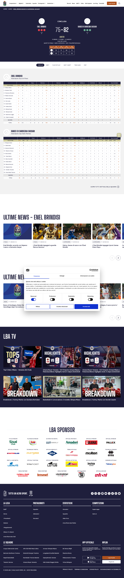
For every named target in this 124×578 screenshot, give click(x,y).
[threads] (99, 493)
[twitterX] (109, 493)
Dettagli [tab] (62, 276)
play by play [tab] (56, 65)
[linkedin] (102, 493)
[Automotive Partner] (52, 443)
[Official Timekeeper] (52, 464)
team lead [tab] (77, 65)
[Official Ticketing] (33, 464)
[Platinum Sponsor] (33, 443)
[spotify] (119, 493)
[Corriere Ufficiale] (111, 464)
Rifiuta (38, 306)
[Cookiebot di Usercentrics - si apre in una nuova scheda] (90, 270)
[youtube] (105, 493)
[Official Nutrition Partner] (72, 464)
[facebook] (92, 493)
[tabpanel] (62, 131)
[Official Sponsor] (91, 443)
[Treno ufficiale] (72, 453)
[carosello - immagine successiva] (118, 258)
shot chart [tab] (67, 65)
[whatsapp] (116, 493)
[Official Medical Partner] (52, 453)
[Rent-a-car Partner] (13, 464)
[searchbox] (62, 2)
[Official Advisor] (101, 475)
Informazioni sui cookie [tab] (87, 276)
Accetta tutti (86, 306)
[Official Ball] (91, 453)
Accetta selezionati (62, 306)
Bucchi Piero (23, 78)
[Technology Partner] (33, 453)
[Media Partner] (23, 475)
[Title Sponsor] (13, 443)
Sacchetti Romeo (25, 134)
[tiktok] (112, 493)
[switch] (52, 299)
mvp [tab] (85, 65)
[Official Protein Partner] (72, 443)
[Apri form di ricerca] (119, 3)
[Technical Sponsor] (111, 453)
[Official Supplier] (91, 464)
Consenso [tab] (37, 276)
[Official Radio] (81, 475)
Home (5, 9)
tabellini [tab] (40, 65)
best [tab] (47, 65)
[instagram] (95, 493)
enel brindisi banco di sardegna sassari (26, 9)
